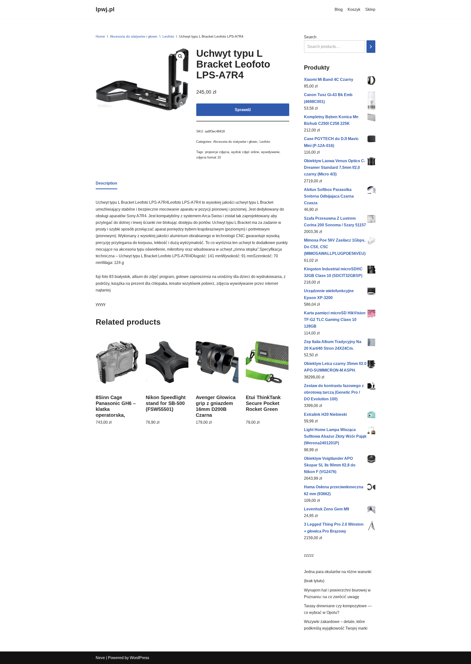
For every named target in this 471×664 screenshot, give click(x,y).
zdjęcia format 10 (208, 157)
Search (310, 37)
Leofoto (168, 36)
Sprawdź (243, 110)
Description (106, 183)
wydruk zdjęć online (245, 152)
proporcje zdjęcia (217, 152)
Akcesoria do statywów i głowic (133, 36)
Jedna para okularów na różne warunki (337, 572)
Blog (339, 9)
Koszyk (354, 9)
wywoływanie (270, 152)
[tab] (106, 183)
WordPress (139, 658)
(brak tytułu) (314, 581)
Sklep (370, 9)
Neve (100, 658)
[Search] (370, 46)
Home (100, 36)
